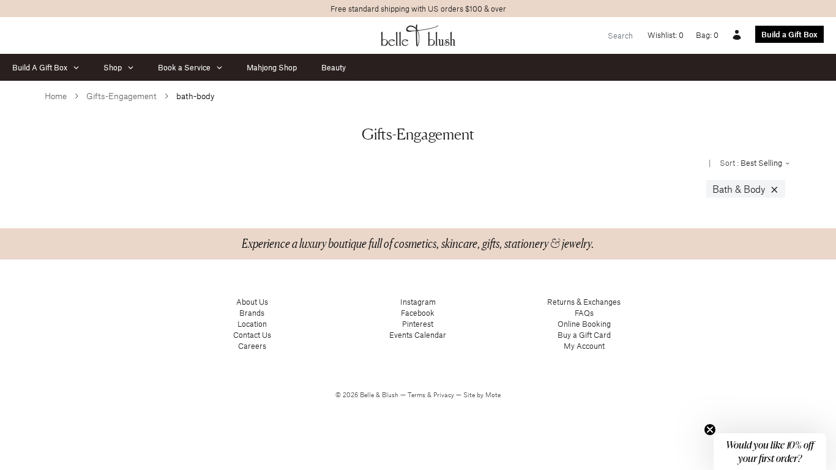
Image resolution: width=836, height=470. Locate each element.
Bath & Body (745, 189)
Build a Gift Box (789, 34)
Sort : (752, 163)
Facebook (418, 313)
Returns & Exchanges (584, 302)
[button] (770, 451)
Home (56, 96)
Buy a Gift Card (584, 335)
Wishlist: (666, 35)
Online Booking (584, 324)
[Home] (418, 35)
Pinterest (417, 324)
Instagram (418, 302)
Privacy (444, 394)
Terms (417, 394)
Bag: (707, 35)
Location (252, 324)
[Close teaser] (710, 429)
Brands (251, 313)
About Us (252, 302)
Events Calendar (417, 335)
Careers (252, 346)
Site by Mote (482, 394)
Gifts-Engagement (121, 96)
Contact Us (252, 335)
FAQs (584, 313)
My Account (584, 346)
